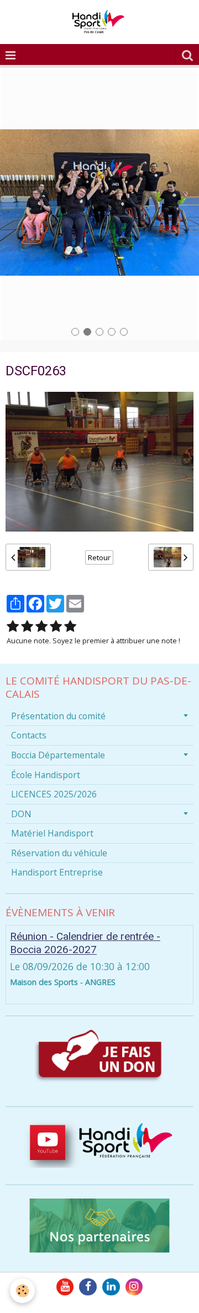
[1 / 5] (13, 626)
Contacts (28, 735)
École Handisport (45, 775)
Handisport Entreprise (57, 872)
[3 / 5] (41, 626)
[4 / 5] (56, 626)
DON (21, 814)
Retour (99, 557)
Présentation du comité (58, 716)
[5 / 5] (70, 626)
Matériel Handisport (52, 833)
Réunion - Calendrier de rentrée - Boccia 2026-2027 (85, 943)
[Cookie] (22, 1290)
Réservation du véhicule (59, 853)
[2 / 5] (27, 626)
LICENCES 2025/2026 (54, 794)
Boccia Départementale (58, 755)
